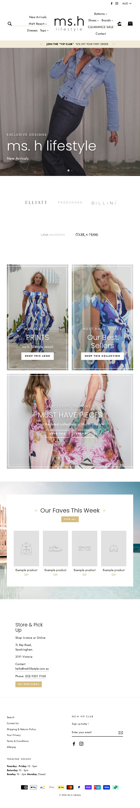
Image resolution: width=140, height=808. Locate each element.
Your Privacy (13, 735)
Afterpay (11, 747)
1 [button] (68, 170)
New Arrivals (38, 17)
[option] (70, 44)
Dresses (32, 30)
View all (70, 519)
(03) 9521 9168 (35, 676)
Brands (106, 20)
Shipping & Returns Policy (21, 729)
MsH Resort (36, 24)
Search (11, 717)
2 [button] (72, 171)
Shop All (83, 433)
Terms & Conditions (18, 741)
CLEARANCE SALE (101, 27)
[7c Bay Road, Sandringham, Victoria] (70, 654)
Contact (101, 33)
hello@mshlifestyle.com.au (32, 669)
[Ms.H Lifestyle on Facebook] (74, 744)
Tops (43, 30)
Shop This (57, 433)
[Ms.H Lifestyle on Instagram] (81, 744)
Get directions (28, 684)
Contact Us (13, 723)
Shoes (92, 20)
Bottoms (99, 14)
